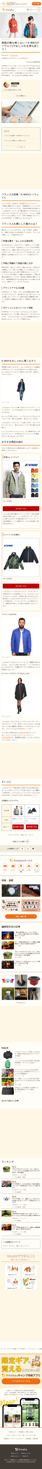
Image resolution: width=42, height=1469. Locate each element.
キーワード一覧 (30, 1435)
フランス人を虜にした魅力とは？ (15, 140)
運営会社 (35, 1438)
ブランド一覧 (10, 1435)
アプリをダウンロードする (21, 1381)
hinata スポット (15, 1456)
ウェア (11, 835)
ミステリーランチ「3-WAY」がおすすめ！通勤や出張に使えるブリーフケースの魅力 (27, 1054)
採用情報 (28, 1438)
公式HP (24, 732)
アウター (17, 835)
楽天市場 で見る (21, 508)
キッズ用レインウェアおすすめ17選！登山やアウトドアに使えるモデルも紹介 (27, 1080)
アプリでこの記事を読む (33, 62)
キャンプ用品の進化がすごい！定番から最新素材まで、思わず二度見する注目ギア (27, 942)
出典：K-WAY (6, 39)
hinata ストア (15, 1453)
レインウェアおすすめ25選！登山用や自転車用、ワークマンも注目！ (27, 1062)
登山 (23, 835)
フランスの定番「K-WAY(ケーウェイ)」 (17, 135)
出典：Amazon (6, 657)
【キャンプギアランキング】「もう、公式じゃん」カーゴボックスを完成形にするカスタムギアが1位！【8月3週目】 (27, 953)
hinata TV (25, 1456)
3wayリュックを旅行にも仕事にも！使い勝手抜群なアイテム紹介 (27, 1088)
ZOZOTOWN (6, 737)
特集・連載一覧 (21, 916)
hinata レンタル (25, 1453)
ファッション (14, 55)
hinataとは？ (12, 1432)
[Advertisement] (21, 1133)
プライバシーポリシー (17, 1438)
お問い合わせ (29, 1432)
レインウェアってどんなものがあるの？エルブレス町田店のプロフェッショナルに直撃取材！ (27, 1071)
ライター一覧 (20, 1435)
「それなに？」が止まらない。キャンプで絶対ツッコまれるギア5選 (27, 962)
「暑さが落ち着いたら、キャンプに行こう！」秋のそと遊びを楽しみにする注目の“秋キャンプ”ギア (27, 934)
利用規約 (6, 1438)
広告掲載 (21, 1432)
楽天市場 (9, 501)
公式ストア (32, 9)
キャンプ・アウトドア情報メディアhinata (13, 1349)
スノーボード (29, 835)
